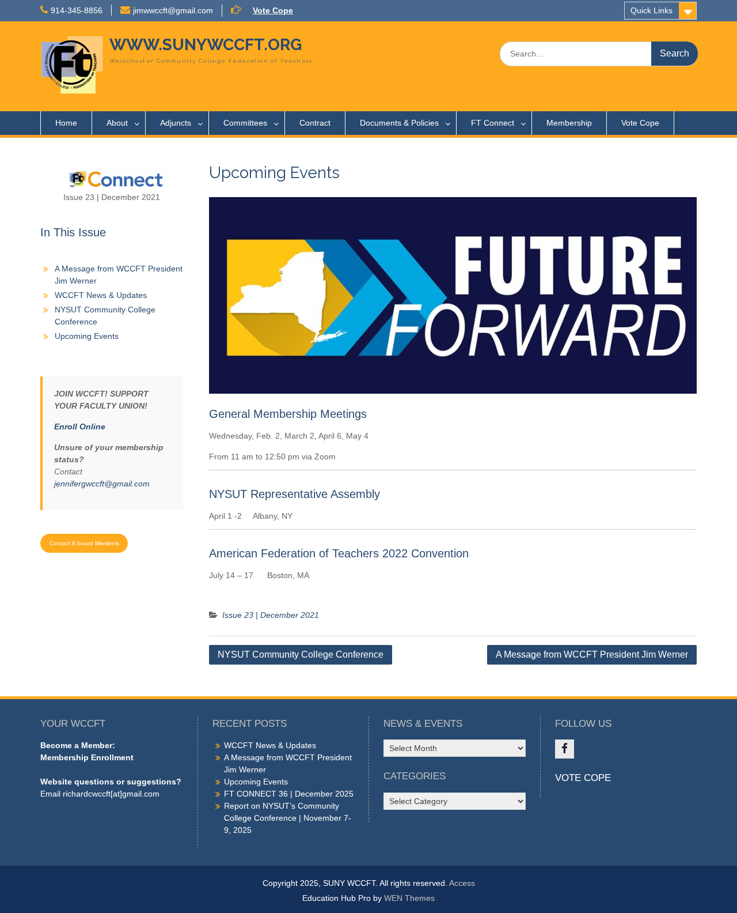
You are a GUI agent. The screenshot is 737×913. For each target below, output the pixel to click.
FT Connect (492, 122)
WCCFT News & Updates (101, 295)
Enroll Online (79, 426)
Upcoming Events (87, 336)
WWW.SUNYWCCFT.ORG (205, 44)
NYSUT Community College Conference (300, 654)
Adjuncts (175, 122)
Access (462, 883)
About (117, 122)
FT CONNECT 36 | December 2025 (289, 793)
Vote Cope (273, 10)
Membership (569, 122)
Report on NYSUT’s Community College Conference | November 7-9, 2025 (287, 818)
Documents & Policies (399, 122)
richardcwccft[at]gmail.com (111, 793)
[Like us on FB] (564, 749)
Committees (245, 122)
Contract (314, 122)
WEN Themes (409, 898)
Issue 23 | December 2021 (270, 615)
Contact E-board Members (84, 543)
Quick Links (651, 10)
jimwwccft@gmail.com (173, 10)
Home (66, 122)
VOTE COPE (583, 777)
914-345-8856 (76, 10)
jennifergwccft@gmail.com (102, 483)
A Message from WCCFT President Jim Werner (592, 654)
